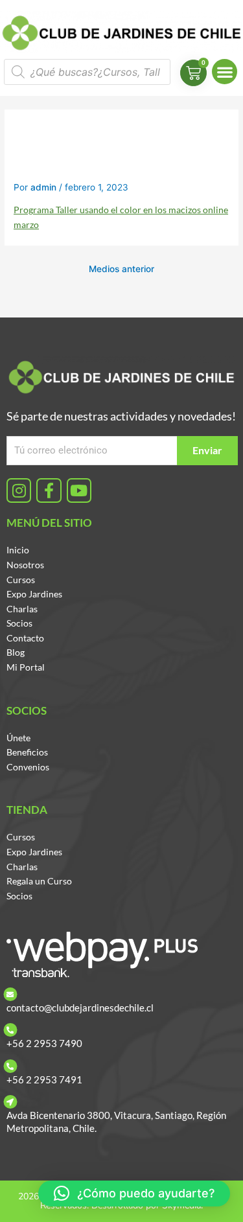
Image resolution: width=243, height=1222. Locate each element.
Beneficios (27, 751)
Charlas (22, 608)
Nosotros (25, 564)
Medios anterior (121, 269)
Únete (18, 737)
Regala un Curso (39, 880)
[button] (224, 71)
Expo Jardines (34, 593)
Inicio (17, 549)
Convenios (27, 766)
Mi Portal (25, 667)
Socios (19, 622)
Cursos (20, 579)
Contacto (25, 637)
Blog (15, 652)
